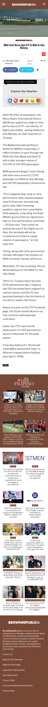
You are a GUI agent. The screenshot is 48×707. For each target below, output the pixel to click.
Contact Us (8, 654)
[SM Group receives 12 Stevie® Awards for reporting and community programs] (35, 458)
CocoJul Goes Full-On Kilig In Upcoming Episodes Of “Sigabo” (35, 606)
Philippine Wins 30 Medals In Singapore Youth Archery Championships (35, 439)
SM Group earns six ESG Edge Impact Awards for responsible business (35, 512)
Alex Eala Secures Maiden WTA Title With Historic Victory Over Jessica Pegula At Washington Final (13, 439)
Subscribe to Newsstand (14, 670)
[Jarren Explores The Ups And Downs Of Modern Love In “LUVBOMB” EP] (35, 562)
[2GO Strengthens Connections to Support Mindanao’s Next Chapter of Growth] (13, 497)
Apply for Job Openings (13, 659)
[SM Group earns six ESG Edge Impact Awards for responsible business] (35, 497)
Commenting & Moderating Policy (18, 685)
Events (13, 466)
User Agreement (10, 675)
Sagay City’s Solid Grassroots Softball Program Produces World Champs (35, 408)
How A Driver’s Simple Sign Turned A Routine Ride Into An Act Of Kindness (13, 606)
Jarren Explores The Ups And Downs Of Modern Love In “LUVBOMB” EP (35, 576)
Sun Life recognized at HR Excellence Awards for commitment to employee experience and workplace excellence (13, 477)
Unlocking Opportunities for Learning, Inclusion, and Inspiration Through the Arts (35, 545)
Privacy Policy (9, 680)
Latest (13, 538)
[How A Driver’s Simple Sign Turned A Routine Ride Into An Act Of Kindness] (13, 592)
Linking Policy (9, 691)
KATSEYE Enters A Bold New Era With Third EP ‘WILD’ (13, 575)
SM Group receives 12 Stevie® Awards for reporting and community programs (35, 473)
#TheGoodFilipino (13, 600)
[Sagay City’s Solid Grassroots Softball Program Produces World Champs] (35, 396)
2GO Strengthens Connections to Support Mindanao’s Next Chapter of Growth (13, 512)
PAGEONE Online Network (12, 62)
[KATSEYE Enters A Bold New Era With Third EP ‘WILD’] (13, 562)
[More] (37, 69)
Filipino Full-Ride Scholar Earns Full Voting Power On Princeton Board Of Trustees (13, 409)
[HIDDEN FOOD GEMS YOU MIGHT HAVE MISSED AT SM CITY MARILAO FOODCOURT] (13, 529)
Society (23, 54)
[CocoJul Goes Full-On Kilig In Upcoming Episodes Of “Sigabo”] (35, 592)
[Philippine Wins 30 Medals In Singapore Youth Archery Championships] (35, 426)
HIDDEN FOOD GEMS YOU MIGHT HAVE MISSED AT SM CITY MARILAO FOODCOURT (13, 545)
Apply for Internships (12, 665)
